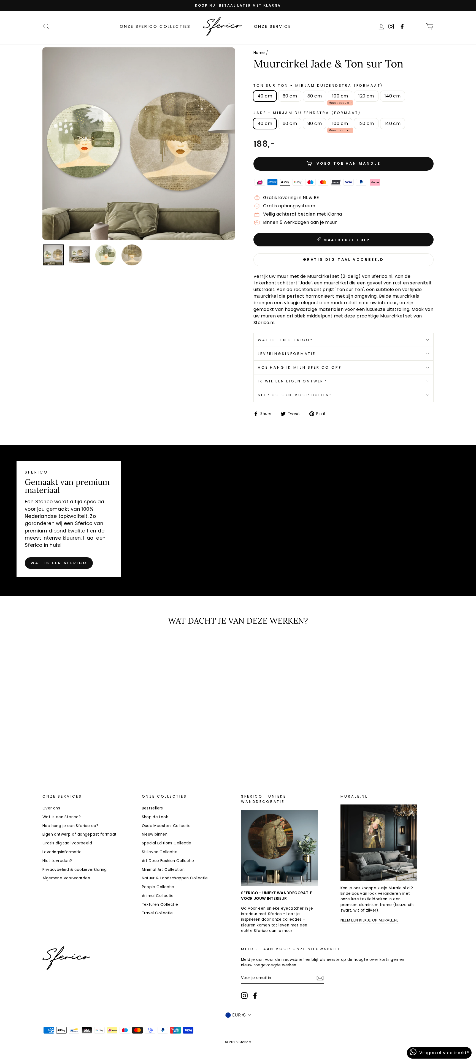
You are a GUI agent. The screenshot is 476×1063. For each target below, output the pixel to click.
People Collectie (158, 887)
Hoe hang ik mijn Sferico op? (300, 367)
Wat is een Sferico (59, 563)
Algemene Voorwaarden (66, 878)
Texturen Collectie (160, 904)
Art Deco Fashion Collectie (168, 860)
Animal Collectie (158, 895)
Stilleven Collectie (160, 852)
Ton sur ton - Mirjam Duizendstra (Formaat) (318, 85)
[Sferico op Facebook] (418, 26)
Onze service (272, 26)
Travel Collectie (157, 913)
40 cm (265, 96)
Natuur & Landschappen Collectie (175, 878)
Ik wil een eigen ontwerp (292, 381)
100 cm (340, 96)
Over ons (51, 808)
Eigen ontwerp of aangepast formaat (79, 834)
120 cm (366, 96)
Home (259, 52)
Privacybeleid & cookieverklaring (74, 869)
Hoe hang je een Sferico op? (70, 825)
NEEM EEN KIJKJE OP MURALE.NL (369, 920)
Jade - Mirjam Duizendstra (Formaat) (307, 112)
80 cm (314, 96)
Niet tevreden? (57, 860)
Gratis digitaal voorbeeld (67, 843)
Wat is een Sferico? (285, 340)
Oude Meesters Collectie (166, 825)
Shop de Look (155, 817)
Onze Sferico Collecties (155, 26)
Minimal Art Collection (163, 869)
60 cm (290, 96)
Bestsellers (152, 808)
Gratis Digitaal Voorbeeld (343, 259)
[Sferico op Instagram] (244, 995)
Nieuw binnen (155, 834)
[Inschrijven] (320, 978)
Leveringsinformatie (287, 353)
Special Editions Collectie (166, 843)
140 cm (393, 96)
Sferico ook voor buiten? (295, 395)
